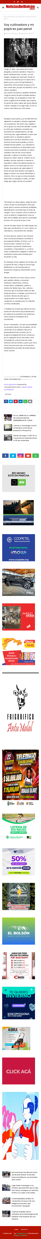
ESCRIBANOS (9, 389)
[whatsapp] (35, 455)
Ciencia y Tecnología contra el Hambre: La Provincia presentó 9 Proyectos (24, 428)
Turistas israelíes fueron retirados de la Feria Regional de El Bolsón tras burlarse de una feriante (25, 1215)
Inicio (5, 17)
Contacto (24, 1229)
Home (16, 1229)
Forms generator (10, 384)
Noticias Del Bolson (11, 33)
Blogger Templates (20, 1235)
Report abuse (27, 387)
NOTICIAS (11, 17)
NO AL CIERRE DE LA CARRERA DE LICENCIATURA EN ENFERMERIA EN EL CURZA (24, 417)
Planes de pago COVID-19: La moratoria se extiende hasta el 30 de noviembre (25, 438)
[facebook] (14, 2)
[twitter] (18, 2)
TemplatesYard (21, 1233)
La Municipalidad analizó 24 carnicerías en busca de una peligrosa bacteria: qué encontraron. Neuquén (23, 1202)
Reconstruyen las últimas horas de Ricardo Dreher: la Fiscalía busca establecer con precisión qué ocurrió (24, 1176)
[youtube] (28, 455)
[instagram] (22, 2)
